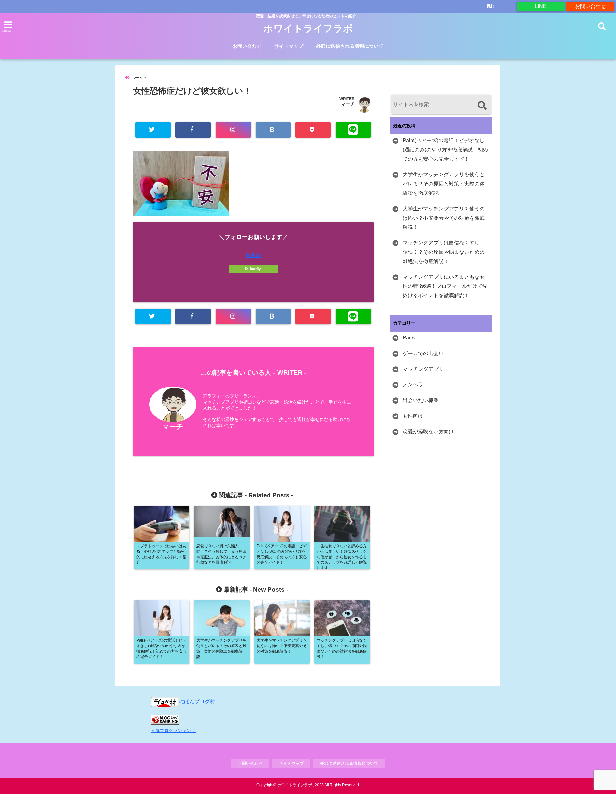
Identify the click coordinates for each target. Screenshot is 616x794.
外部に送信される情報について (349, 46)
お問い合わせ (590, 6)
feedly (255, 269)
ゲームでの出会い (423, 353)
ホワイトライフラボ (308, 28)
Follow (253, 255)
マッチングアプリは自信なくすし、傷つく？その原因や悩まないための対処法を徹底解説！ (444, 252)
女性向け (413, 416)
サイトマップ (288, 46)
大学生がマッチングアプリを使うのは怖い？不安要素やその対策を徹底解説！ (444, 218)
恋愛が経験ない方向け (428, 431)
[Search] (482, 105)
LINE (540, 6)
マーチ (348, 104)
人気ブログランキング (173, 730)
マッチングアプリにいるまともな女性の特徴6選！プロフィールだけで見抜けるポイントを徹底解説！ (445, 286)
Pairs (409, 337)
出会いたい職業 (421, 400)
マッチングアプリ (423, 369)
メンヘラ (413, 384)
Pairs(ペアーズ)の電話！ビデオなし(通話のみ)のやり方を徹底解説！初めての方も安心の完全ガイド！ (445, 150)
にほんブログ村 (197, 701)
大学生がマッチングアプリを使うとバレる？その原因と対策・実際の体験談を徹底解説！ (444, 184)
